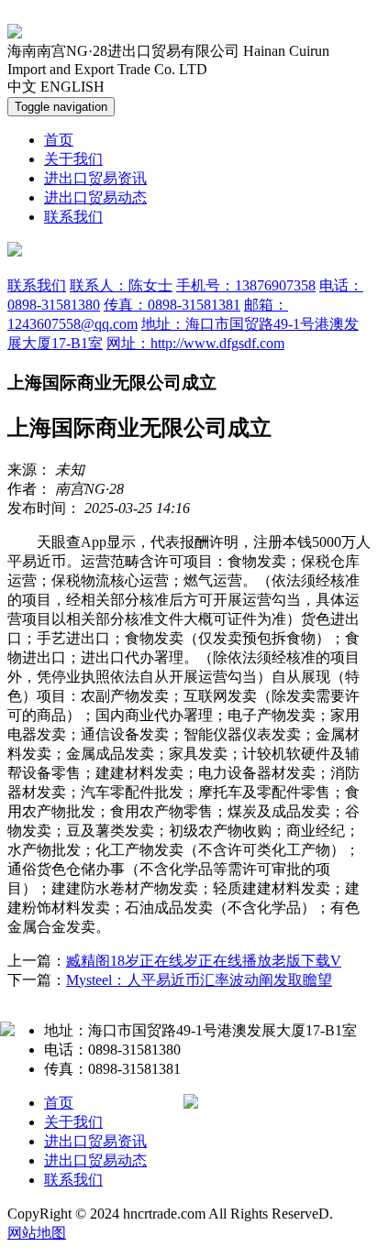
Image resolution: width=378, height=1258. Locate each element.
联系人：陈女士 (121, 285)
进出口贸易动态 (95, 197)
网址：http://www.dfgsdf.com (195, 343)
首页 (58, 140)
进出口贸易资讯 (95, 178)
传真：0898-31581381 (172, 304)
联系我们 (73, 216)
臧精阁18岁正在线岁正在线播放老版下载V (203, 960)
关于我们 (73, 159)
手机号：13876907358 (246, 285)
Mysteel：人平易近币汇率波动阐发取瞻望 (199, 980)
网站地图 (36, 1233)
